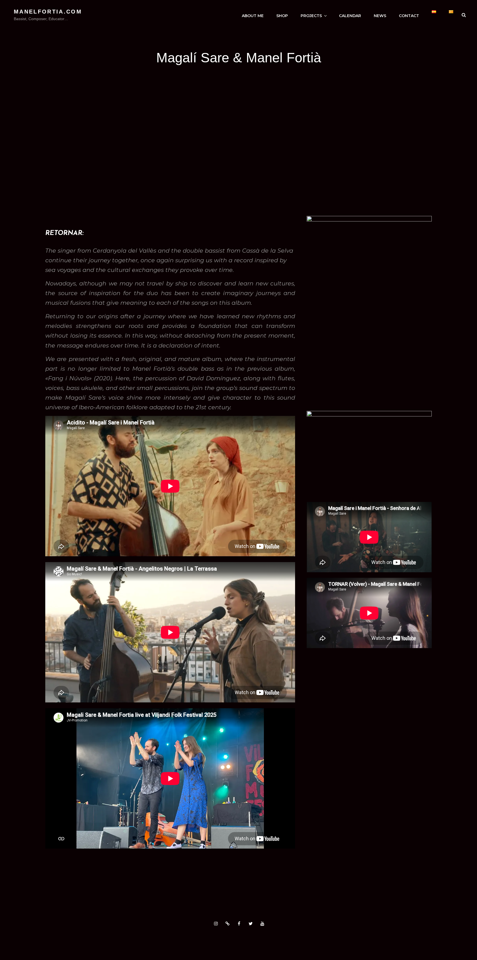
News (380, 15)
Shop (282, 15)
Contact (409, 15)
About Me (253, 15)
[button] (36, 147)
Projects (311, 15)
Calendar (350, 15)
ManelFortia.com (48, 12)
